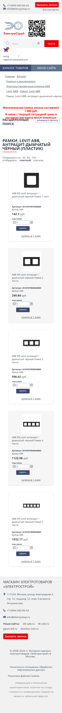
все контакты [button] (51, 9)
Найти (51, 43)
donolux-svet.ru (30, 628)
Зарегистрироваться (15, 59)
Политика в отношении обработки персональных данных (31, 668)
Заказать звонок (47, 4)
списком (38, 160)
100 (34, 157)
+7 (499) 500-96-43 (18, 5)
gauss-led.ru (10, 628)
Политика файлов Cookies (23, 676)
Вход (6, 56)
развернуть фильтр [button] (47, 120)
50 (28, 157)
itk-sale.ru (43, 623)
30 (23, 157)
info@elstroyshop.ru (18, 8)
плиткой (25, 160)
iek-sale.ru (29, 623)
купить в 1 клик (31, 236)
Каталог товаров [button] (15, 68)
